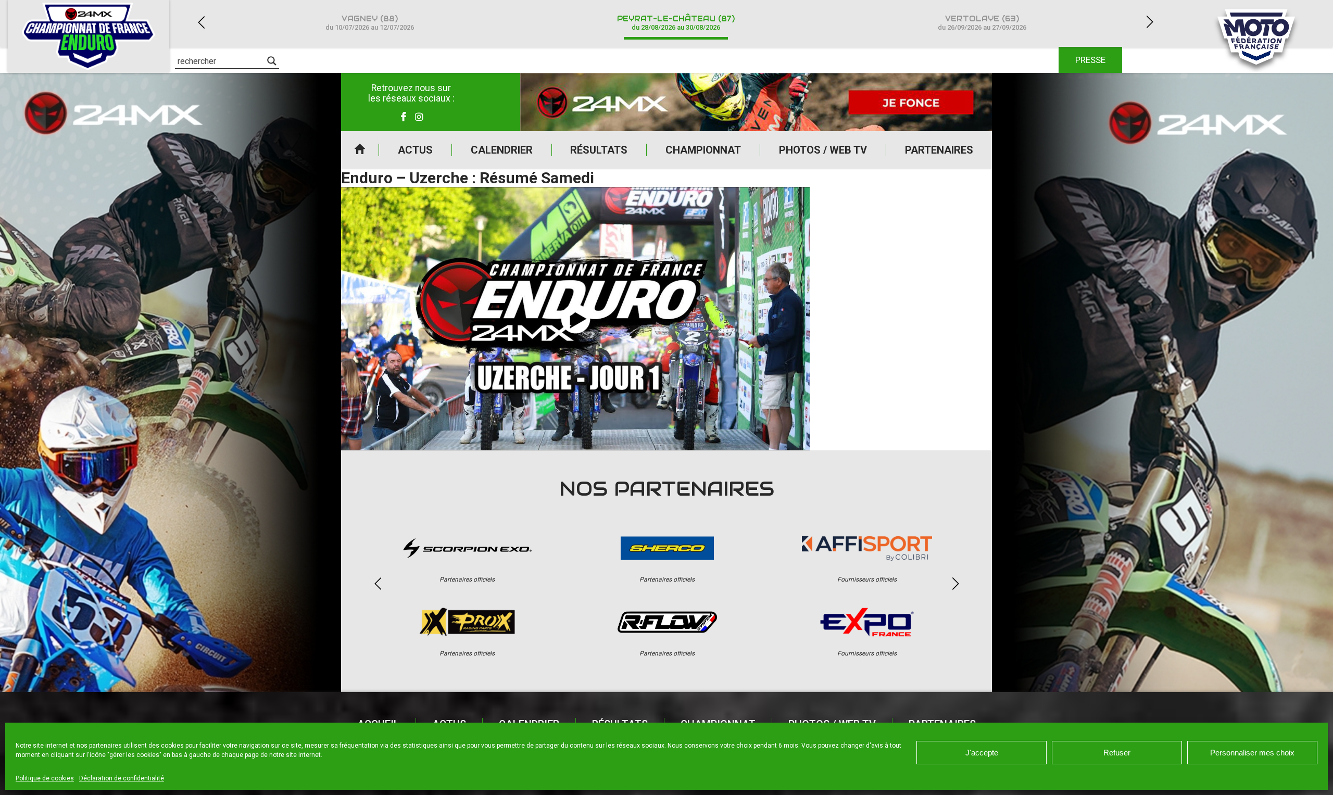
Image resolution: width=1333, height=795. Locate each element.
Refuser (1116, 752)
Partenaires (939, 150)
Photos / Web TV (823, 150)
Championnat (703, 150)
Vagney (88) (369, 22)
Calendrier (502, 150)
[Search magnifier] (272, 61)
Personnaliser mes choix (1252, 752)
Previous (201, 22)
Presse (1090, 60)
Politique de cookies (45, 778)
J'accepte (981, 752)
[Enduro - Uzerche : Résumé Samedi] (575, 318)
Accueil (360, 150)
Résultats (598, 150)
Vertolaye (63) (982, 22)
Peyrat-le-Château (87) (676, 22)
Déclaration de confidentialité (121, 778)
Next (1149, 22)
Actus (415, 150)
